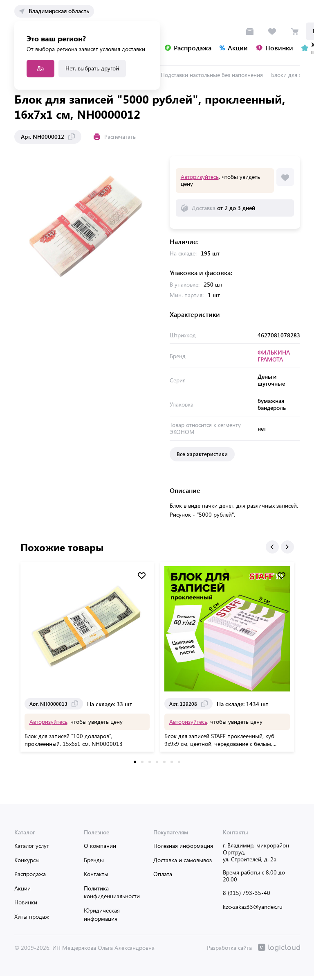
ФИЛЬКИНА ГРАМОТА (274, 355)
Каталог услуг (31, 845)
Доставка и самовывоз (182, 860)
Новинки (25, 902)
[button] (272, 547)
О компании (100, 845)
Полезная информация (183, 845)
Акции (22, 888)
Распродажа (30, 874)
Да (40, 68)
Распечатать (120, 136)
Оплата (162, 874)
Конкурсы (27, 860)
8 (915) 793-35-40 (246, 893)
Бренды (94, 860)
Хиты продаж (31, 916)
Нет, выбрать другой (92, 68)
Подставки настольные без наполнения (212, 74)
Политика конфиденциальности (112, 892)
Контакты (96, 874)
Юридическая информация (102, 914)
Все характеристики (202, 453)
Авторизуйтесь (200, 177)
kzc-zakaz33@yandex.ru (253, 906)
